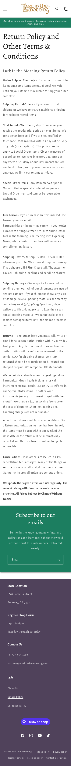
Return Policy (15, 697)
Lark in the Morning (22, 752)
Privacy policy (60, 752)
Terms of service (16, 758)
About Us (13, 688)
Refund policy (43, 752)
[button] (5, 8)
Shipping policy (35, 758)
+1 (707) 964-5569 (18, 654)
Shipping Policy (17, 705)
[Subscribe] (59, 559)
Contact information (56, 758)
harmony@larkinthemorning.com (28, 663)
